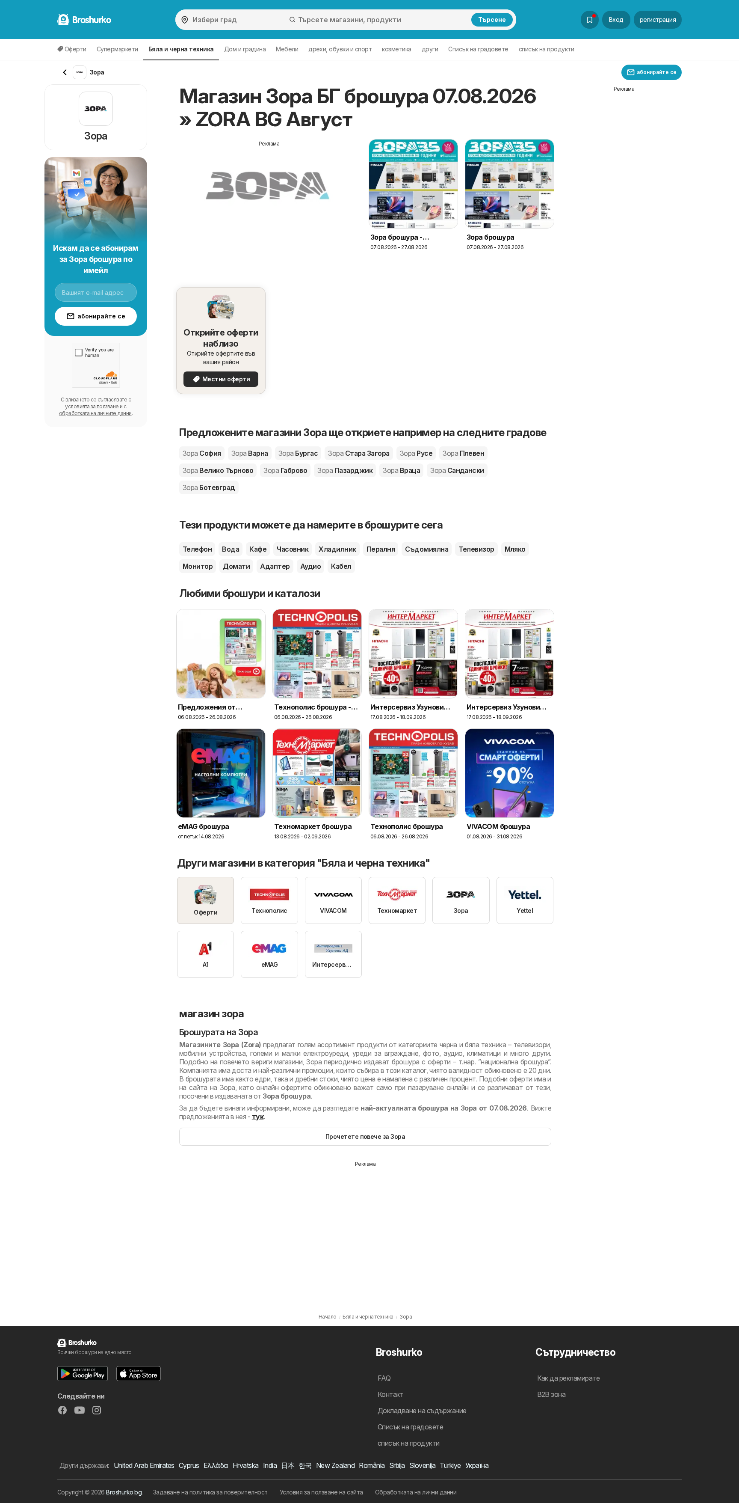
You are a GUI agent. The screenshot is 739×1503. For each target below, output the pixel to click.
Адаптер (275, 566)
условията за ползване (91, 406)
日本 (287, 1465)
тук (257, 1116)
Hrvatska (246, 1465)
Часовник (292, 549)
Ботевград (209, 487)
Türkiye (450, 1465)
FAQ (384, 1378)
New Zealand (335, 1465)
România (371, 1465)
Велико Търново (218, 470)
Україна (476, 1465)
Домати (236, 566)
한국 (305, 1465)
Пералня (381, 549)
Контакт (390, 1394)
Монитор (198, 566)
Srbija (397, 1465)
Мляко (515, 549)
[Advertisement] (269, 207)
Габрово (285, 470)
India (270, 1465)
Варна (249, 453)
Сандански (457, 470)
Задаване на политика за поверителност (210, 1492)
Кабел (341, 566)
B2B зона (551, 1394)
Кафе (257, 549)
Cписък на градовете (478, 49)
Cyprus (189, 1465)
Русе (416, 453)
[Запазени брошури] (590, 20)
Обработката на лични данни (416, 1492)
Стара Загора (358, 453)
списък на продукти (546, 49)
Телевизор (476, 549)
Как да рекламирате (568, 1378)
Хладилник (337, 549)
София (202, 453)
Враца (401, 470)
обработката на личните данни (95, 413)
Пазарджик (344, 470)
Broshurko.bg (124, 1492)
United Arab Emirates (144, 1465)
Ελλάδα (216, 1465)
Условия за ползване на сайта (321, 1492)
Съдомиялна (426, 549)
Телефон (197, 549)
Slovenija (422, 1465)
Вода (230, 549)
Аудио (310, 566)
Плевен (463, 453)
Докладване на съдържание (422, 1410)
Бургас (298, 453)
